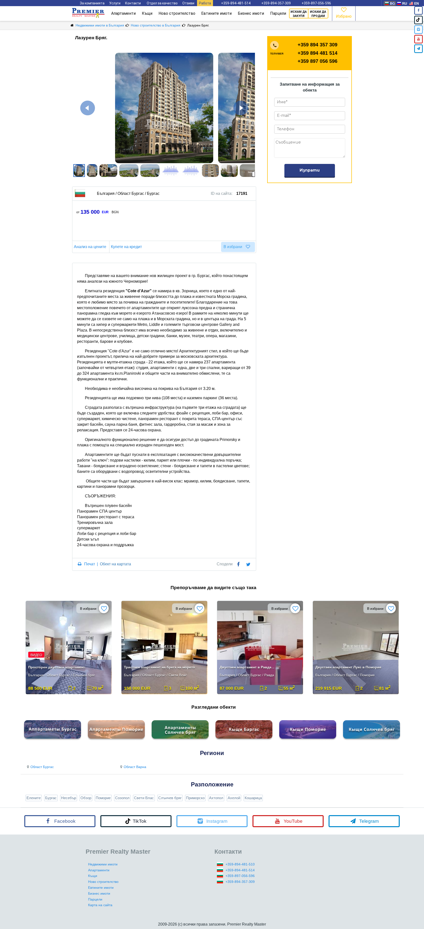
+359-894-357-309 (276, 3)
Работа (205, 3)
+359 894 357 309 (317, 44)
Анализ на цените (90, 247)
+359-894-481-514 (236, 3)
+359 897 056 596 (317, 61)
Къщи (147, 13)
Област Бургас (42, 767)
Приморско (195, 798)
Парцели (278, 13)
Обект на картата (115, 564)
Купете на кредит (126, 247)
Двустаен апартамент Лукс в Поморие (348, 667)
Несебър (68, 798)
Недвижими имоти (103, 864)
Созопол (122, 798)
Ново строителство (177, 13)
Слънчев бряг (170, 798)
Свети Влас (144, 798)
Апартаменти (123, 13)
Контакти (133, 3)
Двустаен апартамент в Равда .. (247, 667)
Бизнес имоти (251, 13)
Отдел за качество (162, 3)
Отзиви (188, 3)
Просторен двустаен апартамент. (57, 667)
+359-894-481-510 (240, 864)
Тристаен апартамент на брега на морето (159, 667)
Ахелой (234, 798)
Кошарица (253, 798)
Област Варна (135, 767)
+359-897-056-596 (316, 3)
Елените (33, 798)
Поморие (103, 798)
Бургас (51, 798)
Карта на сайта (100, 905)
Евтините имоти (216, 13)
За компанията (92, 3)
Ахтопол (216, 798)
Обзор (85, 798)
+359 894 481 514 (317, 53)
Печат (89, 564)
